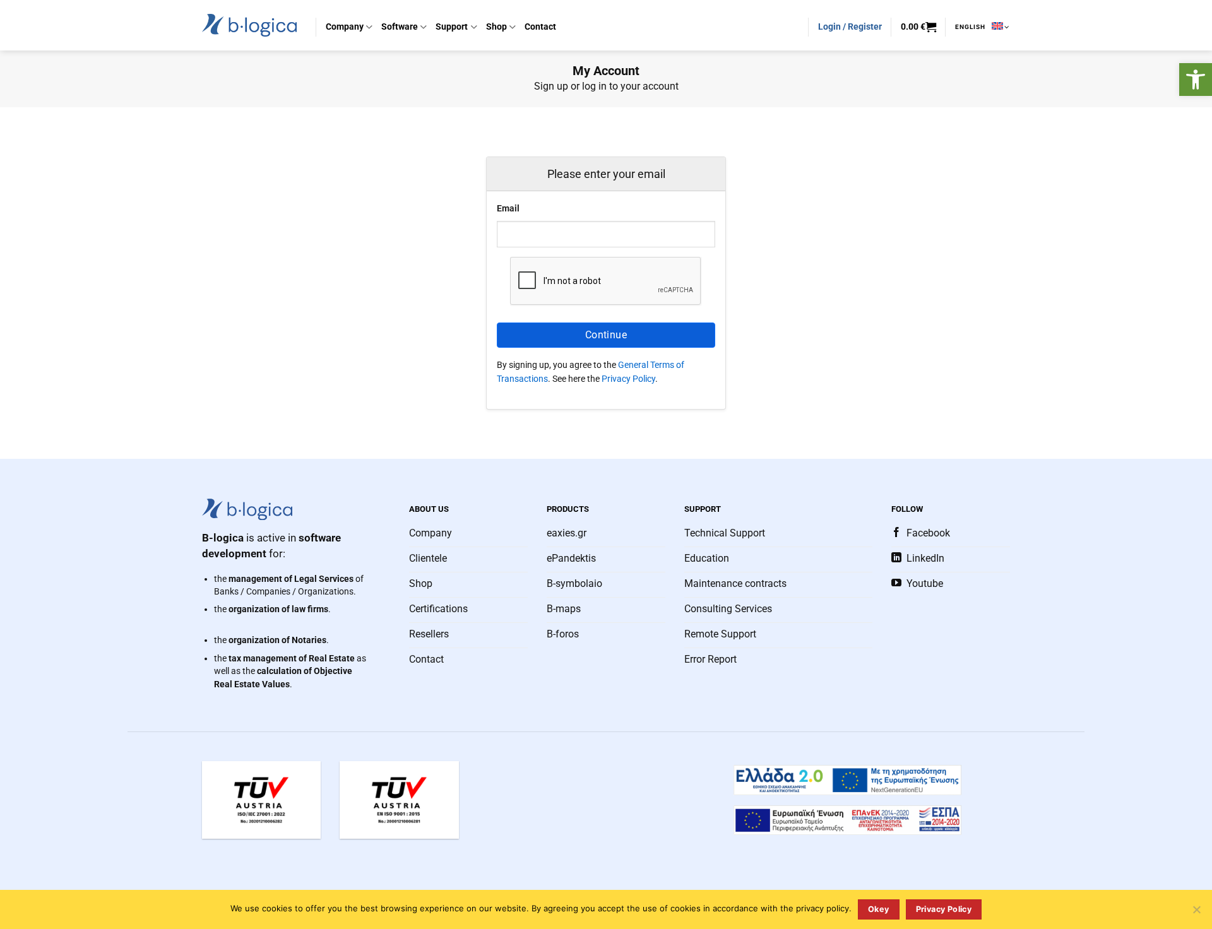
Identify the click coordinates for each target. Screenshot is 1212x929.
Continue (606, 335)
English (970, 26)
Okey (878, 909)
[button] (1195, 79)
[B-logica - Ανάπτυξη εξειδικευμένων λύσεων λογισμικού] (249, 25)
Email (508, 208)
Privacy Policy (628, 379)
